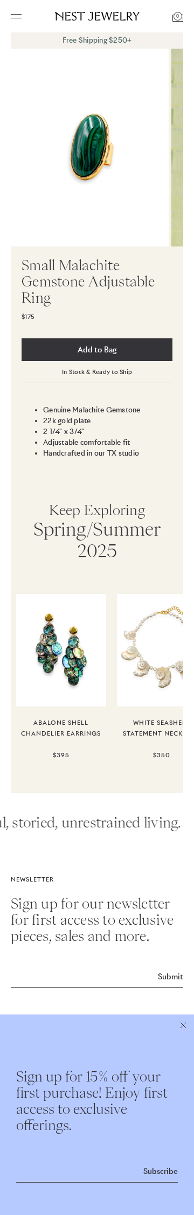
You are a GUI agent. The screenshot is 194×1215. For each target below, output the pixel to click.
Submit (170, 977)
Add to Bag (97, 350)
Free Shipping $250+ (97, 40)
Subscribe (160, 1171)
